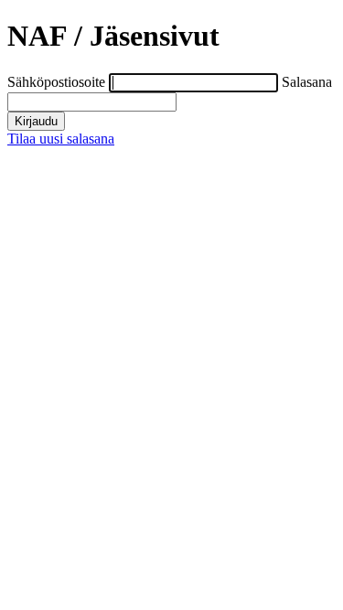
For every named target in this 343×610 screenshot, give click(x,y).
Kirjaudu (36, 121)
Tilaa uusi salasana (60, 138)
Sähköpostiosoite (58, 82)
